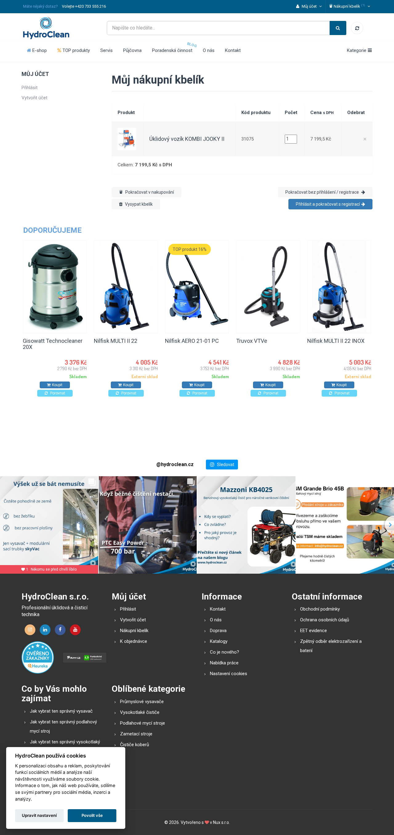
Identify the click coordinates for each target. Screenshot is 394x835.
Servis (106, 50)
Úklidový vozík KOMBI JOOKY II (186, 139)
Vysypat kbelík (138, 204)
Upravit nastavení (39, 815)
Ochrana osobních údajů (324, 620)
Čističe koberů (134, 744)
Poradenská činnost (172, 50)
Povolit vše (92, 815)
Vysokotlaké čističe (139, 712)
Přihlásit (30, 87)
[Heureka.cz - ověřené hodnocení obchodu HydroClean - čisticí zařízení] (38, 657)
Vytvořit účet (34, 98)
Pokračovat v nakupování (149, 192)
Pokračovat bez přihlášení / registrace (322, 192)
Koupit (57, 385)
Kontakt (233, 50)
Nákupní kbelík (134, 630)
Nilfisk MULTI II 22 (115, 341)
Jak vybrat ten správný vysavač (61, 711)
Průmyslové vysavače (142, 701)
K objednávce (133, 641)
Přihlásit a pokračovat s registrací (328, 204)
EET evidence (313, 630)
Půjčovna (132, 50)
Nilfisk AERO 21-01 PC (192, 341)
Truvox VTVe (251, 341)
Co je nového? (224, 652)
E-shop (39, 50)
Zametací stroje (136, 734)
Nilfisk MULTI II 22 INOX (335, 341)
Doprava (218, 630)
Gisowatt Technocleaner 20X (52, 344)
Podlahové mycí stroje (142, 723)
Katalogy (218, 641)
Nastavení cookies (228, 673)
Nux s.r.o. (221, 822)
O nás (209, 50)
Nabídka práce (224, 663)
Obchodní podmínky (320, 609)
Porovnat (57, 393)
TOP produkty (75, 50)
